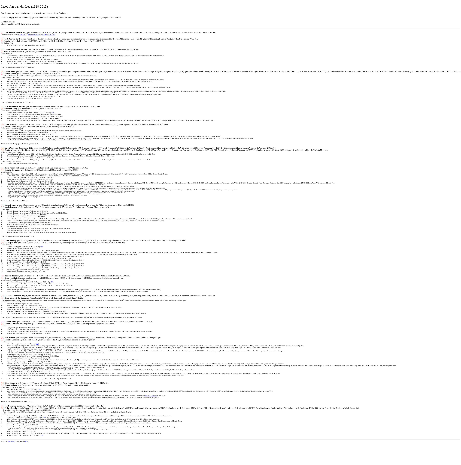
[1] (45, 45)
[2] (45, 57)
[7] (39, 197)
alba (26, 441)
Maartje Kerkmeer (151, 396)
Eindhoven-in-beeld (48, 35)
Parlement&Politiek (34, 35)
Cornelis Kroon (42, 417)
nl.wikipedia (22, 35)
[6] (37, 164)
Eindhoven (11, 441)
